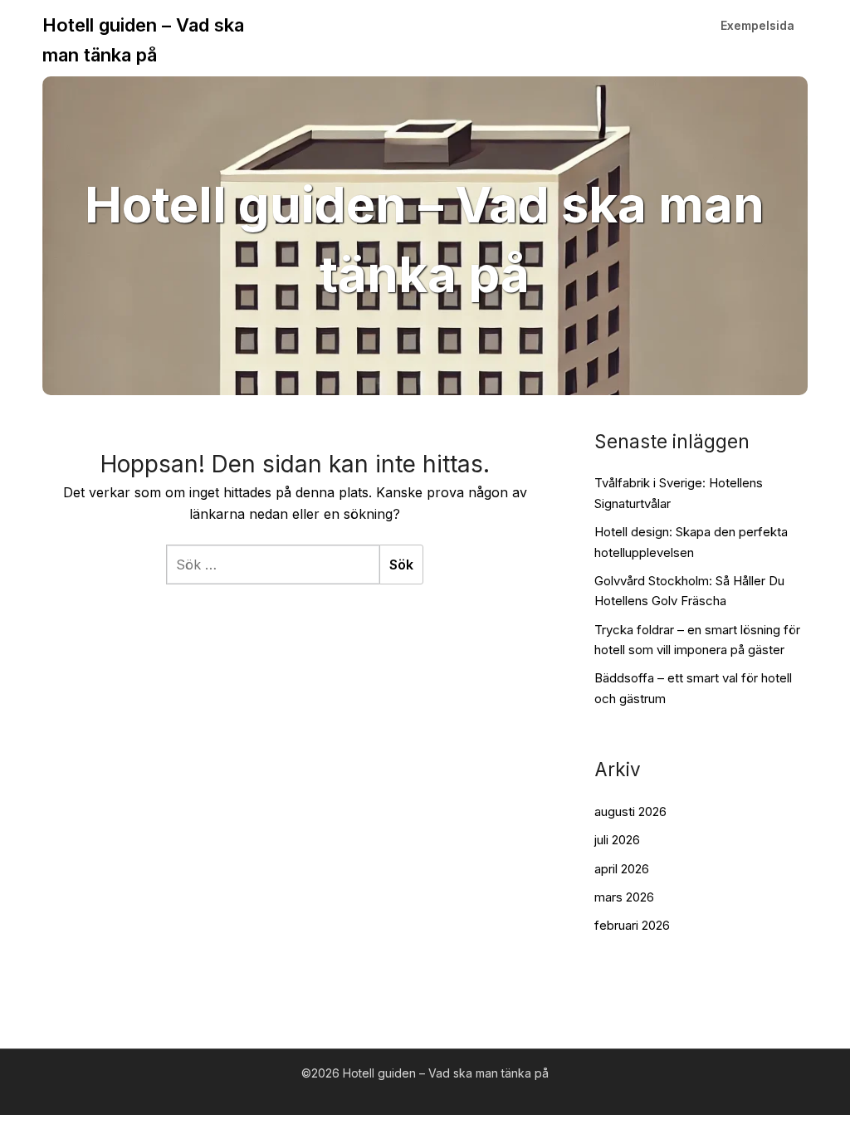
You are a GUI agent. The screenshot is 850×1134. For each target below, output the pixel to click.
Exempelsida (757, 25)
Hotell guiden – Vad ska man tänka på (143, 40)
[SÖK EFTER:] (272, 564)
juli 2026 (617, 840)
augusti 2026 (630, 811)
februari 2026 (632, 925)
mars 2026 (624, 897)
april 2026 (621, 869)
